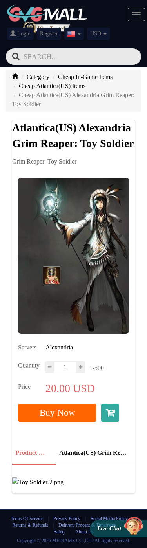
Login (23, 34)
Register (49, 34)
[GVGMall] (47, 12)
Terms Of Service (27, 518)
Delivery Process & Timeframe (87, 525)
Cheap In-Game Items (85, 77)
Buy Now (57, 412)
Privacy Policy (67, 518)
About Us (84, 532)
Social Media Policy (109, 518)
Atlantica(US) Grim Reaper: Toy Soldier (94, 452)
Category (38, 77)
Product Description (33, 452)
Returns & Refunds (30, 525)
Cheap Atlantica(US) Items (52, 86)
